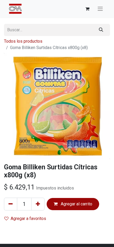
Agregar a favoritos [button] (28, 218)
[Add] (38, 204)
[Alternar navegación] (100, 9)
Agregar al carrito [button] (76, 203)
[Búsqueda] (101, 30)
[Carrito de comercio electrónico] (87, 8)
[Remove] (10, 204)
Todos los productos (23, 41)
